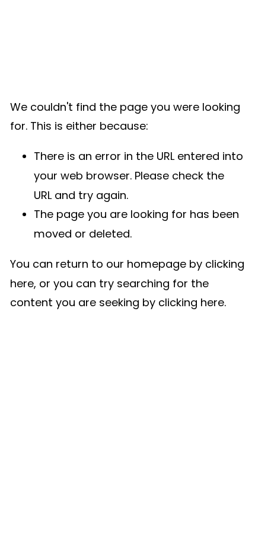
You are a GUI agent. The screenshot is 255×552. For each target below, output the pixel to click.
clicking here (191, 302)
